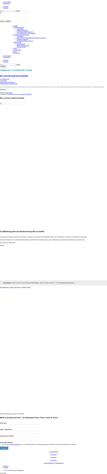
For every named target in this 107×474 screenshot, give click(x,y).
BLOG (15, 51)
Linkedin (5, 8)
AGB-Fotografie (53, 451)
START (15, 26)
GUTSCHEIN (7, 2)
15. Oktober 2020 (4, 79)
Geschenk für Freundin (25, 94)
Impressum (53, 457)
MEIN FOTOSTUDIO (23, 45)
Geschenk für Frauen (12, 94)
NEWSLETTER (21, 47)
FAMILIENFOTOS (18, 27)
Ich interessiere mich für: (7, 436)
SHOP (15, 48)
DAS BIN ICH (21, 44)
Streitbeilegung (59, 463)
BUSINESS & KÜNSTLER (21, 35)
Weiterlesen (3, 89)
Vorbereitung (9, 92)
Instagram (6, 6)
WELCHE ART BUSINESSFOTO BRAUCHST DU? (31, 38)
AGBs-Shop (53, 454)
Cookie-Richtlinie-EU (49, 463)
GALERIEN (20, 29)
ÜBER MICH (17, 42)
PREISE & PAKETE (22, 30)
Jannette (4, 80)
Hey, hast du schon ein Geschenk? (14, 76)
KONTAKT (6, 3)
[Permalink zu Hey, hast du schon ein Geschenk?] (9, 83)
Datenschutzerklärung (6, 442)
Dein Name (3, 423)
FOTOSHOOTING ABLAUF (25, 32)
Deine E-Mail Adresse (6, 429)
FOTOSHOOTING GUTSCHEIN (26, 33)
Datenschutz (53, 460)
